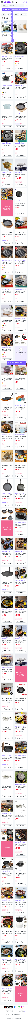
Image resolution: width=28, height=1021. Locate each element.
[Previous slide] (2, 48)
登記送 (11, 13)
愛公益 (11, 38)
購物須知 (19, 1014)
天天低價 (11, 22)
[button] (15, 39)
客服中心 (8, 1014)
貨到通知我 (7, 68)
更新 (25, 1011)
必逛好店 (11, 28)
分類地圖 (19, 1018)
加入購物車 (8, 97)
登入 (24, 2)
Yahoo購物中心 (10, 2)
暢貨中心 (11, 16)
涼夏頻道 (11, 25)
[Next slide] (12, 48)
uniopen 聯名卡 (18, 9)
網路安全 (9, 1018)
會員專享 (11, 35)
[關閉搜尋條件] (7, 5)
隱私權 (14, 1018)
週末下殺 (11, 32)
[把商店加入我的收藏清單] (25, 360)
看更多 (11, 41)
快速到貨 (11, 19)
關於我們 (14, 1014)
